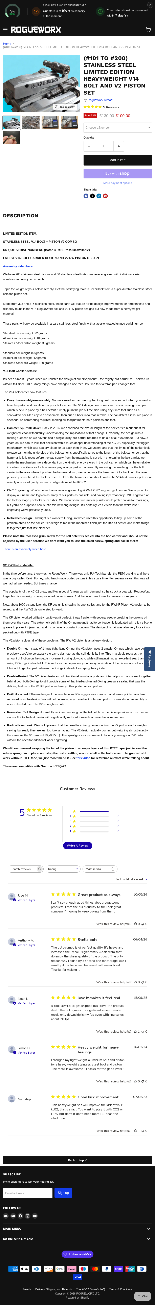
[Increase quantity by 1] (119, 146)
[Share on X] (92, 196)
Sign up (63, 1193)
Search (27, 1289)
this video (83, 758)
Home (7, 43)
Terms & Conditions (120, 1289)
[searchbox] (22, 869)
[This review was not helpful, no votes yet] (142, 924)
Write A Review (77, 846)
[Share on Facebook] (86, 196)
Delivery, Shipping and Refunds (53, 1289)
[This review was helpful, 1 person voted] (135, 1031)
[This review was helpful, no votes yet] (135, 924)
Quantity (89, 137)
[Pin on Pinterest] (105, 196)
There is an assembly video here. (25, 549)
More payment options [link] (117, 182)
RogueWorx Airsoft (100, 100)
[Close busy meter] (150, 5)
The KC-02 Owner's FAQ (90, 1289)
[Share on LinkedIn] (98, 196)
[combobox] (63, 869)
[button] (12, 123)
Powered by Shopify (77, 1297)
